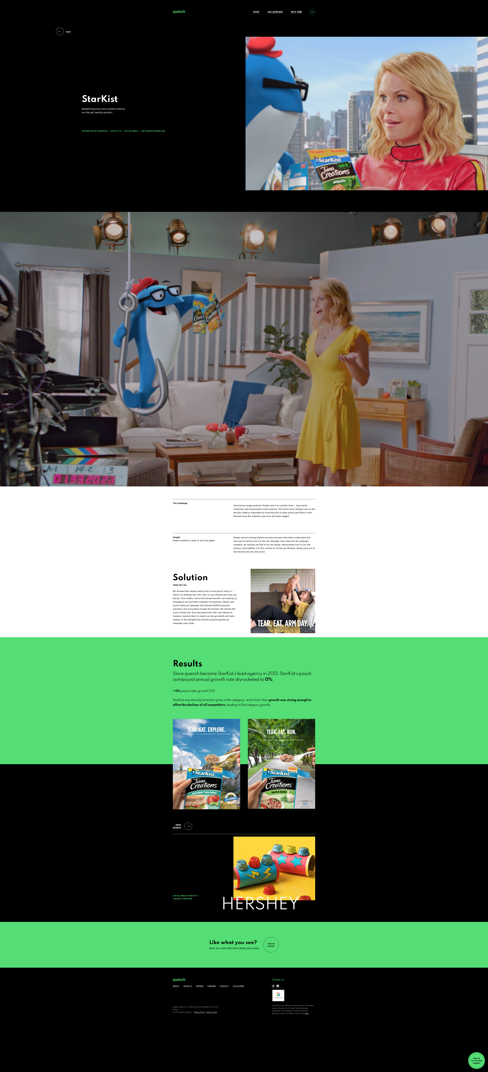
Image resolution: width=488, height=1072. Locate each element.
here (306, 1013)
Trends (199, 986)
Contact (224, 986)
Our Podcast (275, 11)
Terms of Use (211, 1012)
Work (256, 11)
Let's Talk (296, 11)
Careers (211, 986)
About (176, 986)
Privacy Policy (199, 1012)
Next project (177, 826)
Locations (238, 986)
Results (188, 986)
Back (68, 32)
